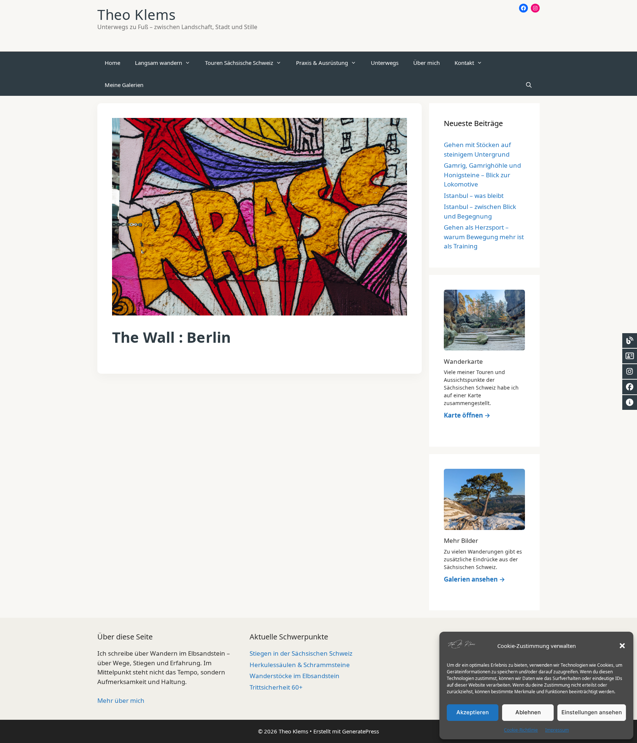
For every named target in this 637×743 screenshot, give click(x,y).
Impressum (557, 730)
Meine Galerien (124, 84)
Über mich (426, 62)
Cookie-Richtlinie (521, 730)
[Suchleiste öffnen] (529, 85)
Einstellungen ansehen (591, 712)
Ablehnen (528, 712)
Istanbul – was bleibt (474, 195)
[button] (622, 645)
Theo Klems (136, 14)
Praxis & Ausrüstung (322, 62)
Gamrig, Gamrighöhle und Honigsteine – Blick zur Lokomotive (482, 174)
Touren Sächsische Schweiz (239, 62)
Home (112, 62)
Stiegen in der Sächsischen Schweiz (301, 653)
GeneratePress (360, 731)
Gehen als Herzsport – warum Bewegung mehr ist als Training (484, 236)
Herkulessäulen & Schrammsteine (300, 664)
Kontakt (464, 62)
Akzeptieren (472, 712)
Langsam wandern (158, 62)
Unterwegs (384, 62)
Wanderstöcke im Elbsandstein (295, 676)
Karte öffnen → (467, 415)
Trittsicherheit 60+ (276, 687)
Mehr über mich (121, 700)
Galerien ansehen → (474, 579)
